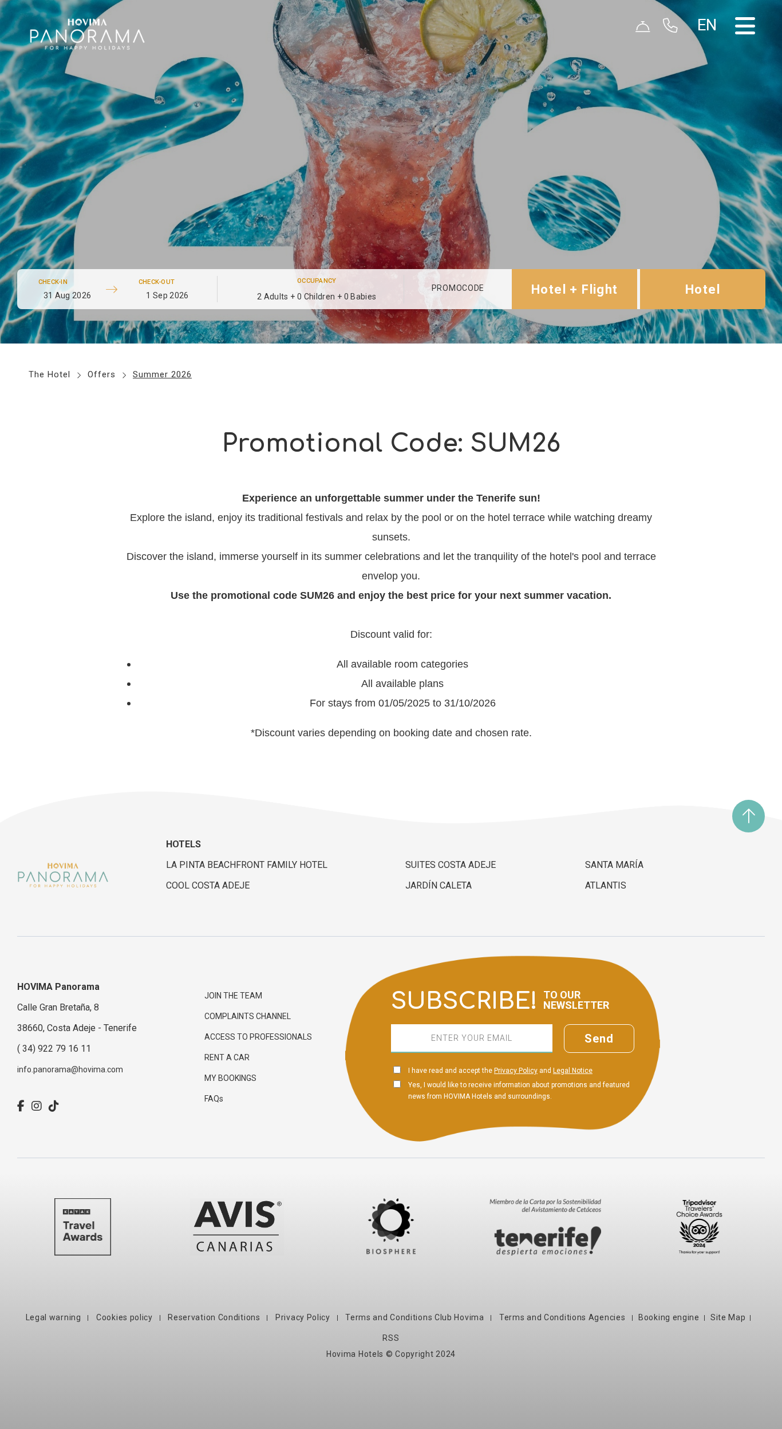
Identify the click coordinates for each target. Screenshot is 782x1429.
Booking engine (669, 1317)
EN (708, 58)
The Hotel (49, 374)
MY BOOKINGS (230, 1078)
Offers (102, 374)
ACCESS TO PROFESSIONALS (258, 1036)
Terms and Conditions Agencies (562, 1317)
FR (708, 85)
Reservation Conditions (214, 1317)
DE (708, 71)
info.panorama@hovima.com (70, 1069)
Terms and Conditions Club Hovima (415, 1317)
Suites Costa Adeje (450, 864)
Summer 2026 (162, 374)
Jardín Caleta (438, 885)
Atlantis (605, 885)
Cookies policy (124, 1317)
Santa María (614, 864)
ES (708, 44)
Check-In (53, 282)
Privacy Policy (516, 1071)
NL (708, 99)
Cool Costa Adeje (208, 885)
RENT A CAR (227, 1057)
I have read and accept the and (500, 1071)
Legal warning (55, 1317)
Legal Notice (573, 1071)
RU (708, 113)
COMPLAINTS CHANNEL (247, 1016)
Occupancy (316, 281)
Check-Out (157, 282)
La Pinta (246, 864)
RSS (390, 1338)
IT (706, 126)
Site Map (728, 1317)
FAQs (213, 1098)
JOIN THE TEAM (233, 995)
